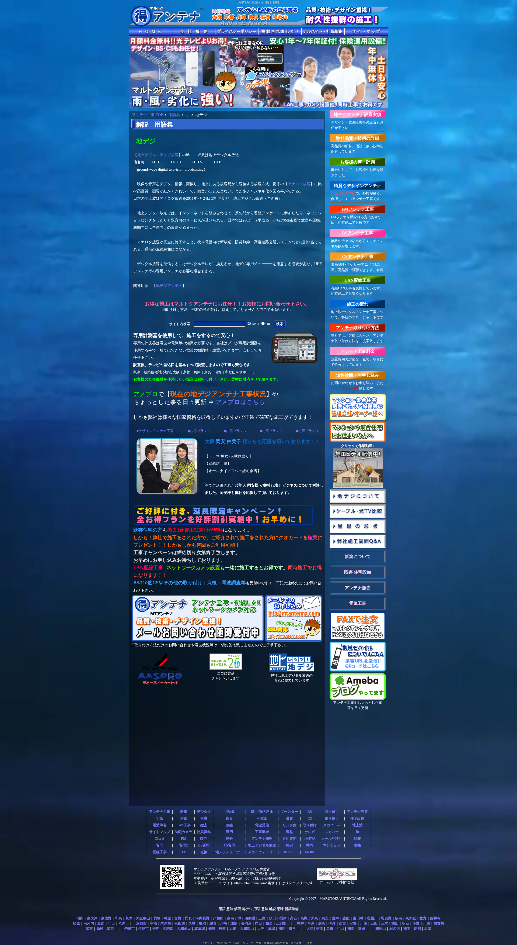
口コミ (160, 839)
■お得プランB (235, 431)
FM (183, 839)
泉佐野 (106, 918)
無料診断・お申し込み (357, 375)
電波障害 (160, 825)
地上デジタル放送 (262, 845)
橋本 (406, 928)
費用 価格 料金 (262, 812)
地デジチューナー (229, 852)
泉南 (230, 918)
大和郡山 (247, 928)
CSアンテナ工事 (357, 256)
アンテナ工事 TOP (147, 115)
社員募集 (204, 832)
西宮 (342, 923)
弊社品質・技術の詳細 (357, 138)
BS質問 (203, 845)
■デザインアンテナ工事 (155, 431)
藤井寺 (435, 918)
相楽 (269, 923)
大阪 (159, 818)
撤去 (203, 825)
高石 (293, 918)
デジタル (204, 812)
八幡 (223, 923)
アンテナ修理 (262, 839)
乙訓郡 (281, 923)
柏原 (167, 918)
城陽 (233, 923)
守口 (111, 923)
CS (310, 818)
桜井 (222, 928)
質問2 (183, 845)
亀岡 (202, 923)
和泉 (118, 918)
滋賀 (289, 818)
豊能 (346, 918)
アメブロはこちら (240, 402)
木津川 (165, 923)
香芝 (155, 928)
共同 (309, 845)
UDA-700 (289, 852)
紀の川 (394, 928)
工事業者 (262, 832)
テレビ (310, 832)
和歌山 (262, 818)
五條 (232, 928)
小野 (416, 923)
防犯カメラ (183, 832)
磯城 (211, 928)
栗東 (329, 928)
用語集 (174, 115)
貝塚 (156, 918)
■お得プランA (199, 431)
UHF (357, 839)
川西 (363, 923)
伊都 (417, 928)
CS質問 (229, 845)
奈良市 (129, 928)
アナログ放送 (299, 184)
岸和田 (218, 918)
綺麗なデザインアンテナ (357, 185)
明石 (405, 923)
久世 (191, 923)
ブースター (289, 812)
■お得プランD (307, 431)
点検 (203, 852)
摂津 (283, 918)
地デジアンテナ (169, 285)
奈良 (229, 818)
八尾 (121, 923)
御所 (292, 928)
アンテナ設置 (357, 812)
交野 (177, 918)
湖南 (350, 928)
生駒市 (143, 928)
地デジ (310, 839)
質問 (159, 845)
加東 (110, 928)
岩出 (427, 928)
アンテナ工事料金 (357, 351)
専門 (229, 832)
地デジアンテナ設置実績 (357, 114)
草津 (319, 928)
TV (183, 852)
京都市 (141, 923)
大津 (309, 928)
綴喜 (212, 923)
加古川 (439, 923)
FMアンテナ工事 (357, 209)
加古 (89, 928)
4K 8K (310, 852)
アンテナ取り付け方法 (357, 327)
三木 (384, 923)
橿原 (281, 928)
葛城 (271, 928)
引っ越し (332, 812)
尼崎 (321, 923)
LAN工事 (183, 825)
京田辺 (179, 923)
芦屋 (311, 923)
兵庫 (203, 818)
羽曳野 (386, 918)
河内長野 (202, 918)
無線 (229, 825)
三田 (374, 923)
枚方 (423, 918)
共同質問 (289, 839)
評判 (203, 839)
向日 (258, 923)
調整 (289, 832)
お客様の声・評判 (357, 162)
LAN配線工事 (357, 280)
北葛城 (199, 928)
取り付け (310, 825)
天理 (260, 928)
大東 (314, 918)
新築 (183, 812)
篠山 (395, 923)
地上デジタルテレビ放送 (158, 155)
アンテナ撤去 (358, 587)
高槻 (304, 918)
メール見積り (331, 839)
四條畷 (249, 918)
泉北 (325, 918)
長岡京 (246, 923)
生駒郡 (168, 928)
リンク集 (289, 825)
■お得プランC (271, 431)
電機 (357, 845)
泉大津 (92, 918)
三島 (262, 918)
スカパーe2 (332, 825)
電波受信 (262, 825)
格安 (289, 845)
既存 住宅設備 (357, 572)
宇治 (153, 923)
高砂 (99, 928)
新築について (358, 556)
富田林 (358, 918)
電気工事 (357, 603)
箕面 (100, 923)
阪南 (398, 918)
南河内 (88, 923)
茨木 (128, 918)
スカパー (332, 832)
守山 (340, 928)
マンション (332, 845)
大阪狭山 (143, 918)
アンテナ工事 (159, 812)
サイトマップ (159, 832)
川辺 (426, 923)
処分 (229, 839)
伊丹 (332, 923)
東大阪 (411, 918)
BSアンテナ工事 (357, 233)
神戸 (300, 923)
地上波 (357, 825)
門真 (188, 918)
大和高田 (184, 928)
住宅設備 (357, 818)
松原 (76, 923)
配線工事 (160, 852)
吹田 (272, 918)
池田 (79, 918)
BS (310, 812)
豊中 (335, 918)
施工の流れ (357, 304)
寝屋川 (372, 918)
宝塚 (353, 923)
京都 (183, 818)
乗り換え (332, 818)
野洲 (361, 928)
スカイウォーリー (262, 852)
